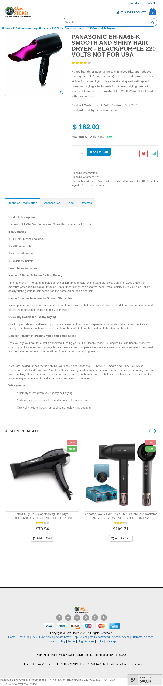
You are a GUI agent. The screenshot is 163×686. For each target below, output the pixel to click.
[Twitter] (68, 617)
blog (80, 641)
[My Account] (118, 12)
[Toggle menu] (35, 11)
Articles (89, 641)
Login (151, 2)
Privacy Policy (56, 641)
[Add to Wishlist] (143, 154)
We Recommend (99, 637)
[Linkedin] (77, 617)
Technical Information (22, 202)
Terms (72, 641)
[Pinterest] (95, 617)
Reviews (86, 202)
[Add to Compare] (154, 154)
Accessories (52, 202)
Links (100, 641)
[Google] (86, 617)
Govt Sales (46, 637)
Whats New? (63, 637)
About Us (23, 637)
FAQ (34, 637)
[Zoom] (61, 93)
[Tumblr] (104, 617)
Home (11, 637)
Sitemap (110, 641)
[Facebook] (59, 617)
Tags (70, 202)
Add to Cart (100, 151)
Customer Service (142, 637)
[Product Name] (42, 474)
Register (135, 2)
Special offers (120, 637)
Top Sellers (80, 637)
